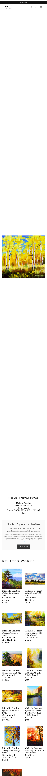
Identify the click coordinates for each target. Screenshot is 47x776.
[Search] (32, 7)
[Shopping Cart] (36, 7)
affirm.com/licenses (23, 542)
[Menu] (41, 7)
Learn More (23, 546)
